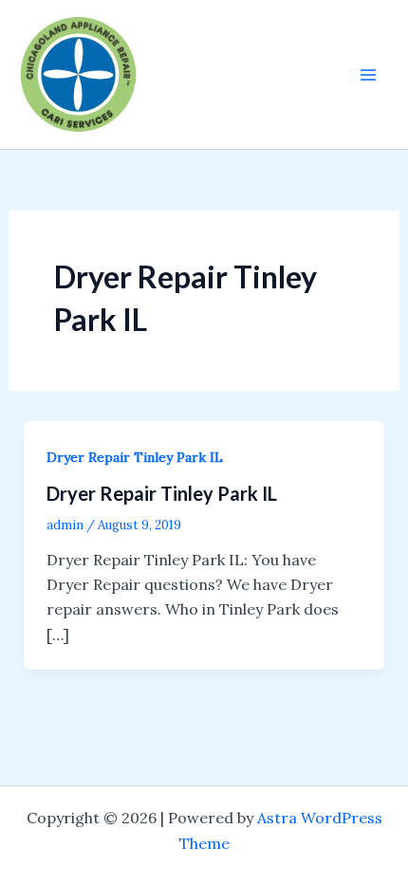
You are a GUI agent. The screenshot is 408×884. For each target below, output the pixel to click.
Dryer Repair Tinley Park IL (134, 457)
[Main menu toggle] (368, 75)
